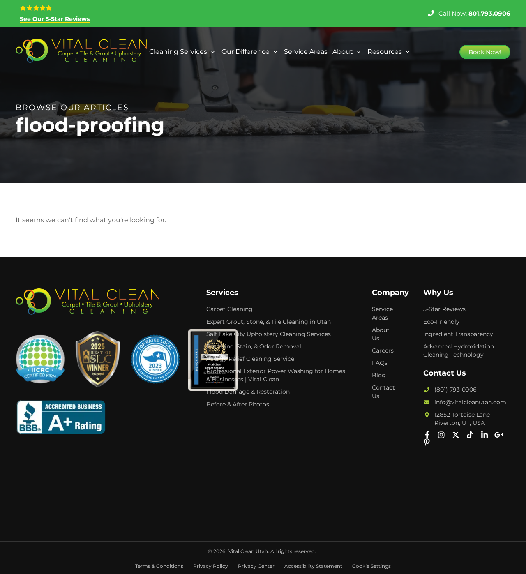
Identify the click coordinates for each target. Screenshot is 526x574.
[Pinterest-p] (427, 442)
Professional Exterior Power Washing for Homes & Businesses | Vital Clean (275, 375)
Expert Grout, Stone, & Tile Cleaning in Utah (268, 321)
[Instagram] (441, 434)
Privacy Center (256, 566)
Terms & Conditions (159, 566)
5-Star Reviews (444, 309)
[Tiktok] (470, 434)
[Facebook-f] (427, 434)
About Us (381, 334)
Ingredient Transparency (458, 334)
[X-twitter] (455, 434)
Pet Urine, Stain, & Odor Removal (253, 346)
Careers (383, 350)
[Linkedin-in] (484, 434)
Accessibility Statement (313, 566)
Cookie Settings (371, 566)
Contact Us (383, 391)
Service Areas (382, 313)
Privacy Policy (210, 566)
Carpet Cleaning (229, 309)
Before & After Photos (237, 404)
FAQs (380, 363)
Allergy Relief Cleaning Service (250, 358)
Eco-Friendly (441, 321)
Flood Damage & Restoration (248, 391)
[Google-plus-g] (499, 434)
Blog (379, 375)
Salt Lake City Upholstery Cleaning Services (268, 334)
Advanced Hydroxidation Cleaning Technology (458, 350)
